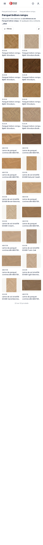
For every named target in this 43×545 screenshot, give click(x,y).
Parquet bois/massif (9, 12)
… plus (4, 23)
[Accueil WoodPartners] (13, 4)
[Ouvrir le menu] (4, 3)
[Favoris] (33, 3)
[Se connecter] (38, 3)
